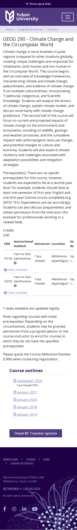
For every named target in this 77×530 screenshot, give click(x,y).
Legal (46, 459)
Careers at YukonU (21, 463)
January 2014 (27, 414)
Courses (52, 29)
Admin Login (10, 459)
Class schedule (17, 270)
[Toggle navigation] (68, 17)
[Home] (21, 17)
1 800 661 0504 (31, 488)
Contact (30, 459)
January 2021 (27, 392)
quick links (40, 4)
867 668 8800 (11, 488)
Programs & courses (30, 29)
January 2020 (27, 399)
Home (9, 29)
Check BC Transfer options (35, 433)
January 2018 (27, 407)
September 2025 (29, 381)
